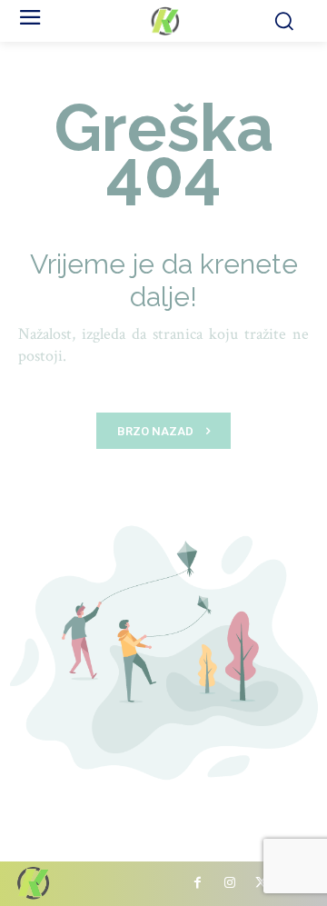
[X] (261, 884)
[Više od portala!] (163, 20)
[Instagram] (229, 884)
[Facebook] (197, 884)
